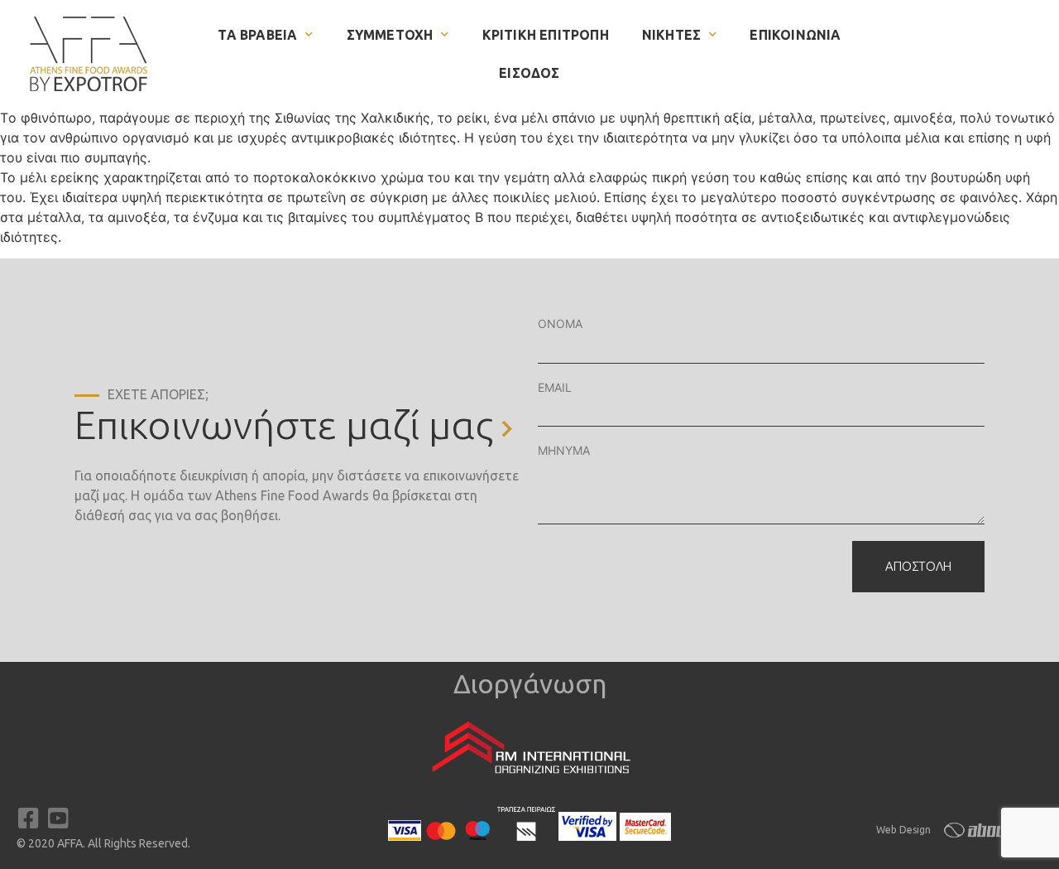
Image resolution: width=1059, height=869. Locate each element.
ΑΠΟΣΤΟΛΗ (918, 566)
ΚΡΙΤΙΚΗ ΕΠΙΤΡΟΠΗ (545, 34)
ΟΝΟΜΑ (560, 323)
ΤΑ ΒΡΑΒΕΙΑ (257, 34)
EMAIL (555, 387)
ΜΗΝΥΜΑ (564, 450)
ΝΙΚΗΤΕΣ (671, 34)
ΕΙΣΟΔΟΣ (529, 72)
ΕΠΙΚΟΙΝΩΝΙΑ (795, 34)
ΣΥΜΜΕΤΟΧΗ (390, 34)
